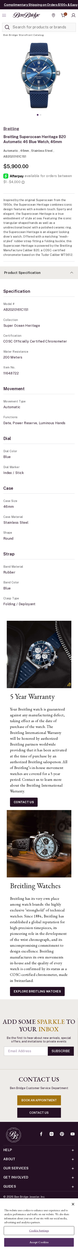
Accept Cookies (39, 1242)
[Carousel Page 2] (40, 115)
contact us (39, 1112)
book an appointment (39, 1100)
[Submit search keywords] (7, 27)
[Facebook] (41, 1134)
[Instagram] (52, 1134)
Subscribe (61, 1051)
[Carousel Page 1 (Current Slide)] (37, 115)
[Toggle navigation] (4, 15)
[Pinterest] (62, 1134)
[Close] (73, 1204)
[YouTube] (73, 1134)
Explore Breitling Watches (37, 991)
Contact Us (24, 802)
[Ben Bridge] (26, 15)
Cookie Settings (39, 1230)
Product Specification (22, 273)
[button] (73, 15)
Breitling (11, 128)
